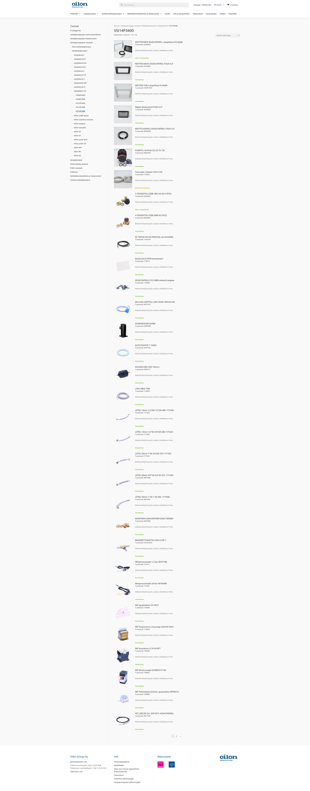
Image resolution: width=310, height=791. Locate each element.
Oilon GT (77, 135)
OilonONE (233, 14)
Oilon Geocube (80, 127)
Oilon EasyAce (79, 123)
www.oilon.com (76, 771)
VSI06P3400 (80, 95)
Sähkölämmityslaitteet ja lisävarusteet (143, 14)
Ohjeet (222, 14)
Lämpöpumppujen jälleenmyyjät (127, 782)
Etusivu (116, 26)
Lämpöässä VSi (162, 26)
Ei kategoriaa (75, 30)
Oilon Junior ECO (80, 139)
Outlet (167, 14)
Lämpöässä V (79, 79)
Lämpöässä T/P (80, 75)
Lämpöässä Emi (80, 63)
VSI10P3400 (80, 103)
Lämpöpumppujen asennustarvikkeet (85, 34)
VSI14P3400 (80, 111)
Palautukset (198, 14)
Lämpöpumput (90, 14)
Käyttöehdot (119, 765)
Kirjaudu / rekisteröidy (202, 5)
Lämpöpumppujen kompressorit (83, 38)
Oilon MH (77, 147)
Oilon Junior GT (80, 143)
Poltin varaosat (76, 168)
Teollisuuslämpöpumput (112, 14)
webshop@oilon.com (78, 762)
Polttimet (74, 14)
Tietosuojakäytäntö (121, 762)
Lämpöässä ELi (80, 59)
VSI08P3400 (80, 99)
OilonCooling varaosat (79, 164)
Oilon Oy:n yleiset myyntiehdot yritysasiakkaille (126, 770)
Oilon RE (77, 151)
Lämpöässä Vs (79, 87)
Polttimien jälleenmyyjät (124, 779)
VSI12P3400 (80, 107)
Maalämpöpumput (149, 26)
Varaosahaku (211, 14)
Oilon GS (77, 131)
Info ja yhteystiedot (181, 14)
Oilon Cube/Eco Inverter (83, 119)
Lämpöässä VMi (80, 83)
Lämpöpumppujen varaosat (131, 26)
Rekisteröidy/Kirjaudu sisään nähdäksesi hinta (154, 50)
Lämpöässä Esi (80, 67)
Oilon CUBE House (81, 115)
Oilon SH (77, 155)
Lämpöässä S (79, 71)
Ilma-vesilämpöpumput (81, 47)
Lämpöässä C (79, 55)
